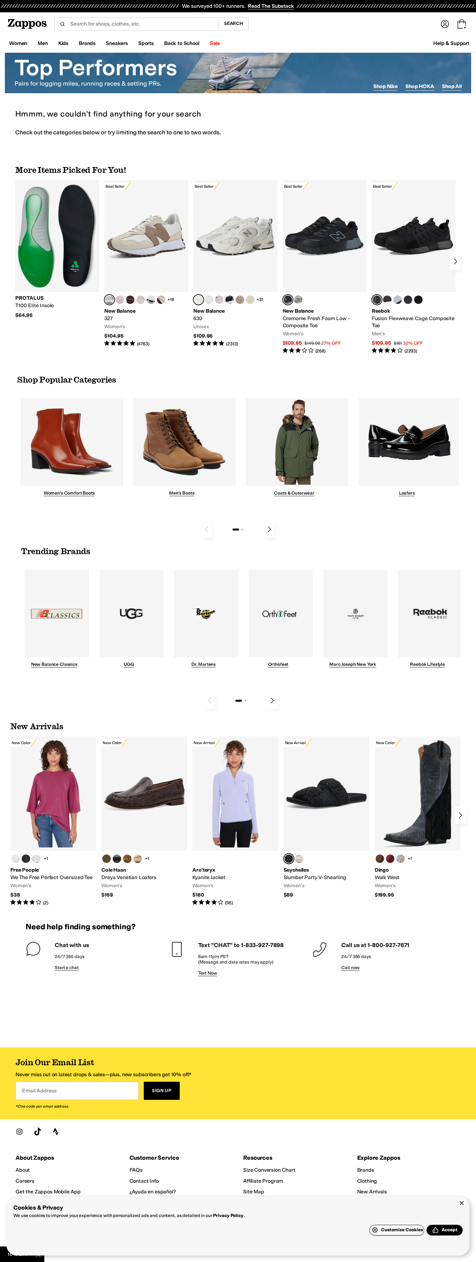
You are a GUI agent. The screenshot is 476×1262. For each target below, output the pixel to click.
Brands (365, 1170)
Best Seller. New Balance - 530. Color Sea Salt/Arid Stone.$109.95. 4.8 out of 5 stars (235, 263)
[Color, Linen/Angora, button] (140, 300)
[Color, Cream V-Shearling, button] (299, 859)
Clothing (367, 1181)
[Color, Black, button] (26, 859)
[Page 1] (235, 529)
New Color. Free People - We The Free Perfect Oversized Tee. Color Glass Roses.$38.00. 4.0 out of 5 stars (53, 821)
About (23, 1170)
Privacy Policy (228, 1215)
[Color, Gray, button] (397, 300)
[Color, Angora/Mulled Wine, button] (161, 300)
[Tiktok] (37, 1131)
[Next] (455, 261)
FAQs (136, 1170)
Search (233, 23)
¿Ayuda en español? (153, 1192)
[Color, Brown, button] (387, 300)
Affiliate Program (263, 1181)
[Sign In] (445, 23)
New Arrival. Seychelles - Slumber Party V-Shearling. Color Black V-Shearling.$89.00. (326, 817)
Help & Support (451, 43)
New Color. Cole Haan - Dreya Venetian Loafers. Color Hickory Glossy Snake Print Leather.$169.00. (144, 817)
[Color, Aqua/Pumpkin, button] (298, 300)
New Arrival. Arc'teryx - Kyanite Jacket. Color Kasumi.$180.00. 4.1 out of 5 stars (235, 821)
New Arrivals (372, 1192)
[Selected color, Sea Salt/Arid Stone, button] (198, 300)
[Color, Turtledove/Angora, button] (250, 300)
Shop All (452, 86)
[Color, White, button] (15, 859)
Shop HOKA (419, 86)
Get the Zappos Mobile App (48, 1192)
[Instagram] (19, 1131)
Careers (25, 1181)
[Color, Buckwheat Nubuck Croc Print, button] (137, 859)
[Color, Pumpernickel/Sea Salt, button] (130, 300)
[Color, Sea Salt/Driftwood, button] (240, 300)
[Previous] (206, 529)
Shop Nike (385, 86)
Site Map (253, 1192)
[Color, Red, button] (390, 859)
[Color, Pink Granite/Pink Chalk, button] (120, 300)
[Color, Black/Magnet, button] (229, 300)
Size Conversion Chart (269, 1170)
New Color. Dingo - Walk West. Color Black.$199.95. (417, 817)
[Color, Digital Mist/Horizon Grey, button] (151, 300)
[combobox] (136, 23)
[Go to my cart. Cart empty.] (461, 23)
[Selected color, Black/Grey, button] (288, 300)
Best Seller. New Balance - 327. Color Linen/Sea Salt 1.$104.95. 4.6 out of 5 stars (146, 263)
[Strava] (56, 1131)
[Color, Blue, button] (408, 300)
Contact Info (144, 1181)
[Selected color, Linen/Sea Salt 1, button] (109, 300)
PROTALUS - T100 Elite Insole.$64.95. (57, 249)
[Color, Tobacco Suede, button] (127, 859)
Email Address (39, 1091)
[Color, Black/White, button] (418, 300)
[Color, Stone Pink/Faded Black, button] (219, 300)
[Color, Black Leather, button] (117, 859)
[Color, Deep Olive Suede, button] (106, 859)
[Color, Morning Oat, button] (36, 859)
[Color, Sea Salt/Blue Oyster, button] (209, 300)
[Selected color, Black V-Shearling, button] (289, 859)
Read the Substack (271, 6)
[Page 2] (243, 529)
